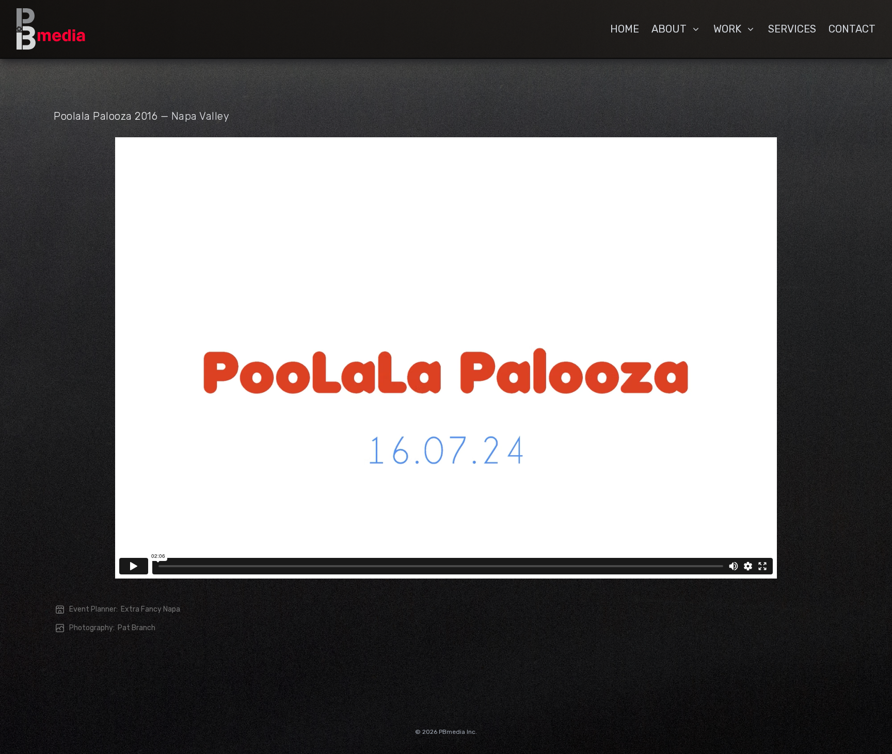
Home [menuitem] (624, 29)
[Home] (51, 29)
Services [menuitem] (792, 29)
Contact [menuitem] (852, 29)
